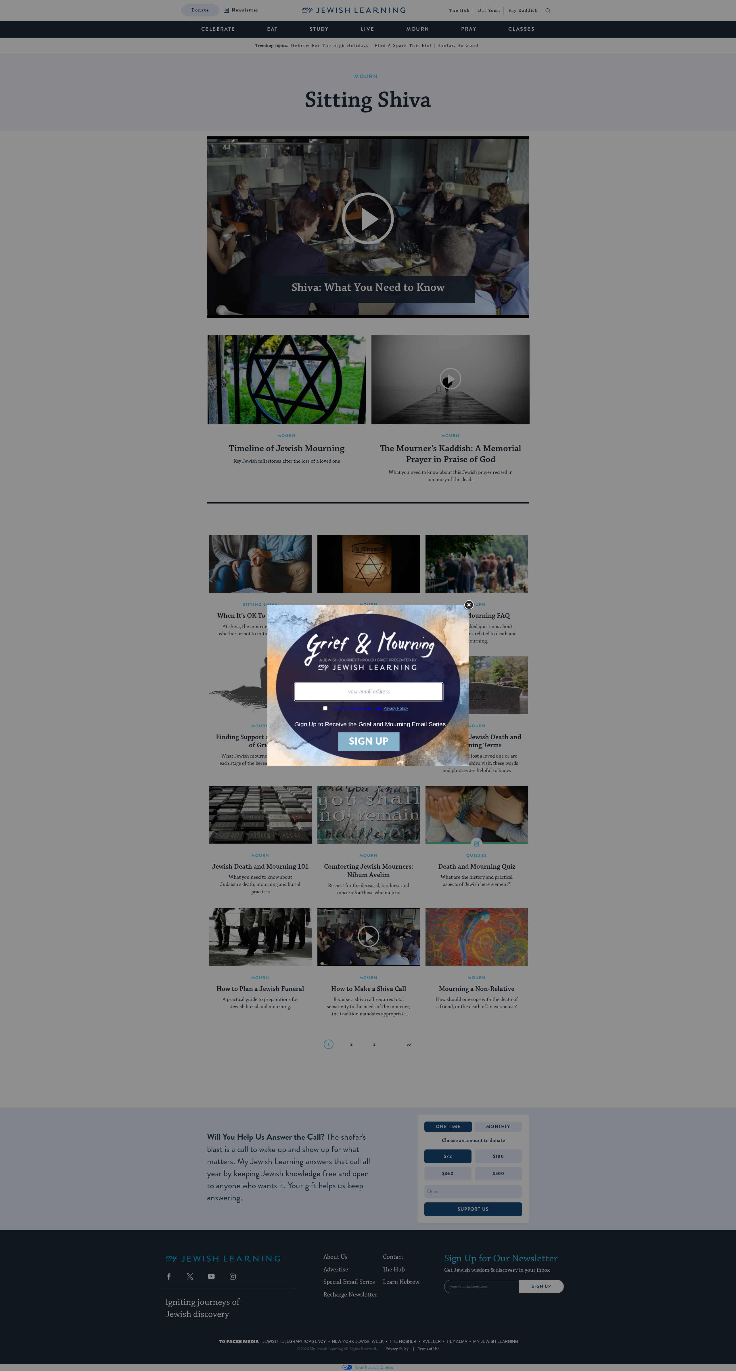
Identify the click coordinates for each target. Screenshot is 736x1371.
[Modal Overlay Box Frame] (368, 685)
